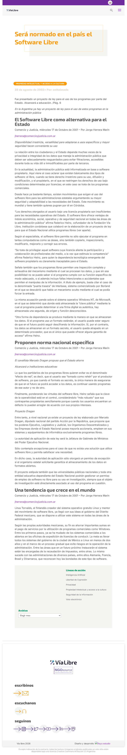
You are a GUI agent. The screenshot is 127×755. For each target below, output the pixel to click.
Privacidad (71, 584)
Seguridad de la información (79, 594)
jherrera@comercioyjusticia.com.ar (35, 135)
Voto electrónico (74, 599)
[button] (111, 10)
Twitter (97, 2)
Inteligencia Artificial (75, 575)
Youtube (103, 2)
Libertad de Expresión (76, 579)
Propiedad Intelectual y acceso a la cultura (40, 83)
